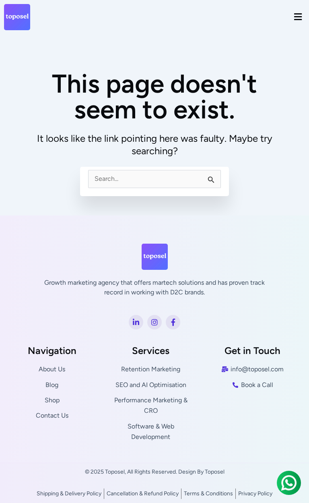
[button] (298, 17)
